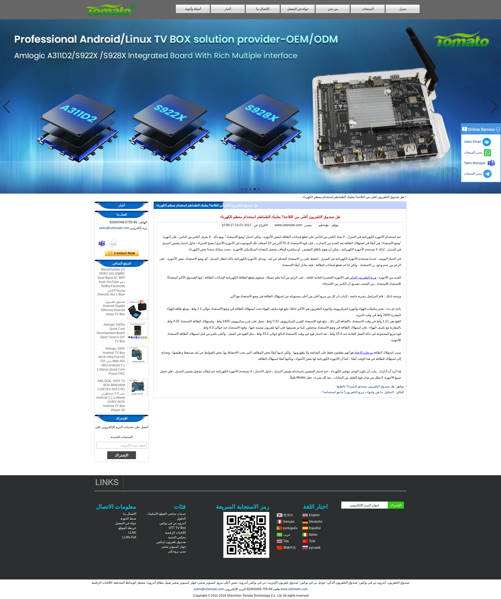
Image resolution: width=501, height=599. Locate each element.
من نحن (333, 9)
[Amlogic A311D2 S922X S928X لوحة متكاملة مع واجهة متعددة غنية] (250, 106)
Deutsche (316, 521)
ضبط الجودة (128, 518)
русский (314, 547)
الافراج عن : (260, 225)
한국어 (288, 515)
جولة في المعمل (297, 9)
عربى (286, 534)
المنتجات (368, 9)
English (314, 515)
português (290, 528)
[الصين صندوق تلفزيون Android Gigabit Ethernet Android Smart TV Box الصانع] (137, 302)
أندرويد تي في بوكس (172, 523)
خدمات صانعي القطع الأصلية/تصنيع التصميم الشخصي (165, 514)
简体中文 (289, 547)
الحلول (181, 518)
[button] (259, 189)
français (289, 521)
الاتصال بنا (262, 9)
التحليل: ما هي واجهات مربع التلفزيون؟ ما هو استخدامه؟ (358, 392)
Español (315, 528)
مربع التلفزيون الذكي (362, 277)
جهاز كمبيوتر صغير (174, 546)
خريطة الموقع (127, 528)
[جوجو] (102, 243)
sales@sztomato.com (114, 228)
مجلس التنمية (177, 537)
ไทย (286, 541)
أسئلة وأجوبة (193, 9)
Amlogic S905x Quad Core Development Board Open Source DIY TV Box (111, 326)
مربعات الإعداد (363, 352)
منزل (402, 9)
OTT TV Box (177, 528)
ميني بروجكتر (177, 551)
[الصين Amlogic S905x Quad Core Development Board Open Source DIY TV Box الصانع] (137, 323)
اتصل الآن (122, 253)
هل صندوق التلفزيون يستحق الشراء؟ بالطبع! (365, 386)
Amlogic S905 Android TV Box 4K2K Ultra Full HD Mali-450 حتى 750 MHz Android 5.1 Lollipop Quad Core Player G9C (111, 353)
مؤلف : (333, 225)
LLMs (132, 532)
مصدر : (307, 225)
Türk (312, 541)
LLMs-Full (129, 537)
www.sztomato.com (294, 589)
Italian (313, 534)
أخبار (228, 9)
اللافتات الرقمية (175, 532)
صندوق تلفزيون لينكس (171, 542)
